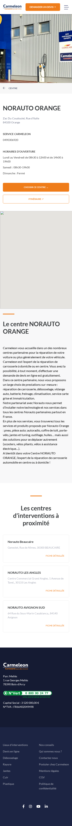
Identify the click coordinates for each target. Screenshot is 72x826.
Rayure (7, 764)
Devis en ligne (11, 751)
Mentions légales (49, 770)
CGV (42, 777)
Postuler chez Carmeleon (54, 764)
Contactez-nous (48, 757)
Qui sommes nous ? (50, 751)
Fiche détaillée (55, 555)
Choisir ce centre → (36, 187)
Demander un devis (42, 7)
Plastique (8, 783)
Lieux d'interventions (15, 744)
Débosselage (10, 757)
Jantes (6, 770)
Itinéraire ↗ (36, 199)
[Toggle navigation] (68, 7)
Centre (12, 88)
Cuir (5, 777)
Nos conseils (46, 744)
